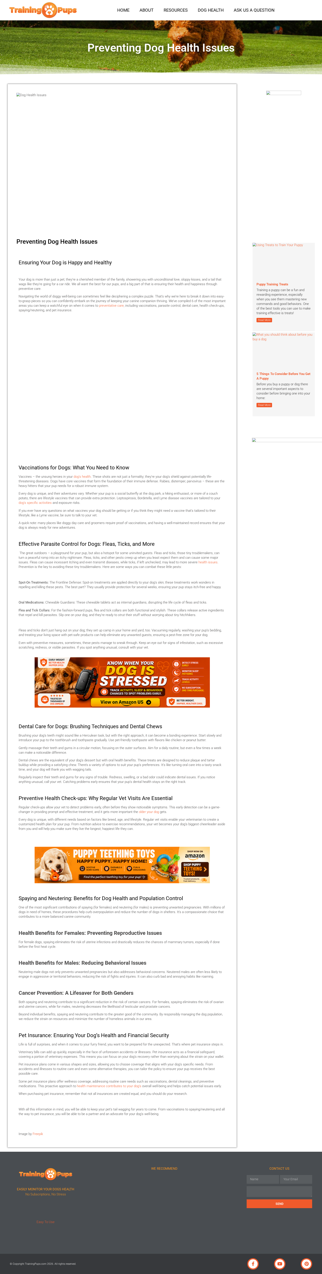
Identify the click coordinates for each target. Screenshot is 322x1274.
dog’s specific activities (35, 503)
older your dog (149, 812)
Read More (264, 320)
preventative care (111, 306)
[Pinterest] (306, 1264)
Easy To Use (46, 1222)
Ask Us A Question (254, 10)
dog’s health (82, 477)
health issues (208, 562)
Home (123, 10)
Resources (176, 10)
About (147, 10)
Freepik (38, 1134)
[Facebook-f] (253, 1264)
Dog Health (211, 10)
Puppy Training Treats (272, 284)
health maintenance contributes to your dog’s (109, 1086)
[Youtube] (279, 1264)
